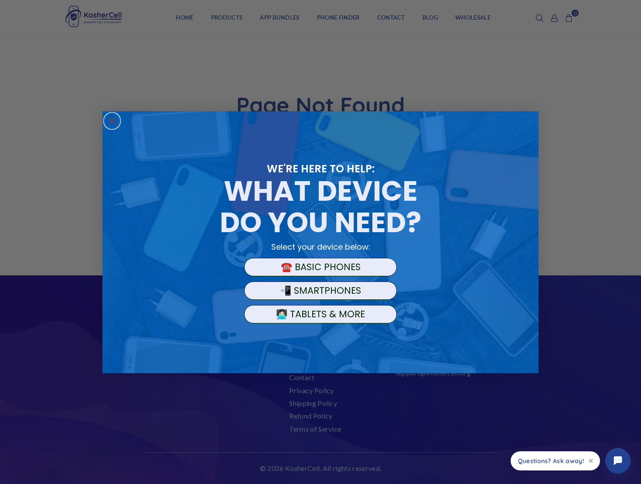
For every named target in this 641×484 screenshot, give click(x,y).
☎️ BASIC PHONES (321, 267)
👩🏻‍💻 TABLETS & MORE (320, 314)
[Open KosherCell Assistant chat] (618, 461)
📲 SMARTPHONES (320, 290)
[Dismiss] (591, 461)
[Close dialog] (112, 121)
